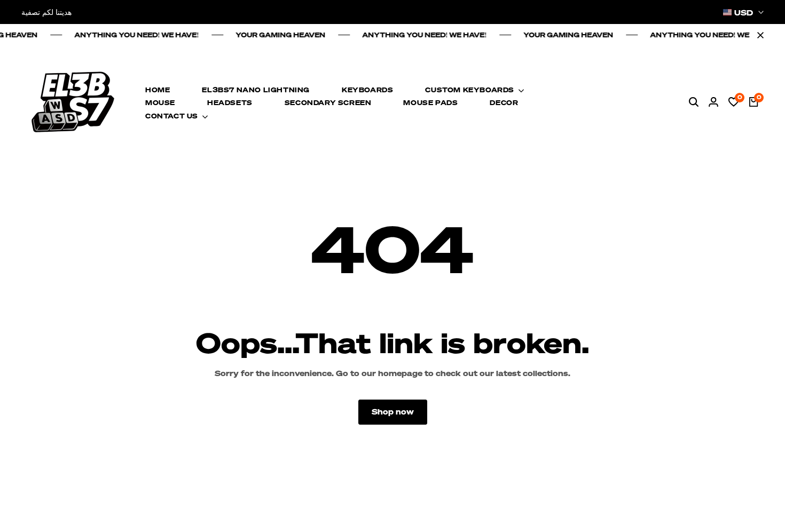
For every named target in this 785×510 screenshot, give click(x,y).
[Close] (758, 35)
